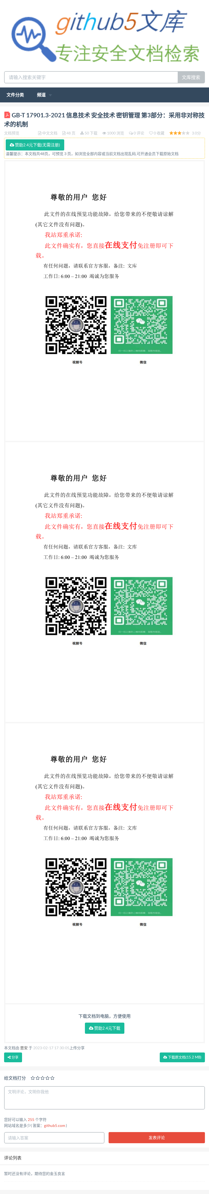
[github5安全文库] (104, 35)
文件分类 (15, 94)
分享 (15, 1057)
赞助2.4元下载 (106, 1028)
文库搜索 (191, 77)
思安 (24, 1048)
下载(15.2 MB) (184, 1057)
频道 (42, 94)
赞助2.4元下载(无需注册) (37, 145)
